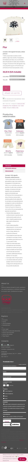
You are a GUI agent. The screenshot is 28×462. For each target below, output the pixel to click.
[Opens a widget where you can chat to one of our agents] (22, 459)
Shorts (6, 396)
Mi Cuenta (5, 320)
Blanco (14, 107)
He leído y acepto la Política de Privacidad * (14, 416)
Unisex (4, 107)
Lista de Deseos (6, 323)
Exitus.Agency (16, 454)
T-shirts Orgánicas (8, 391)
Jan (19, 105)
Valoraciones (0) (9, 171)
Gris (17, 107)
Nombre (5, 371)
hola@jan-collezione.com (7, 349)
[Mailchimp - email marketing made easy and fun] (11, 425)
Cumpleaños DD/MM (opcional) (7, 383)
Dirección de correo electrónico (10, 366)
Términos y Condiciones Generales (11, 330)
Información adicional (10, 168)
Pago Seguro (5, 336)
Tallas (5, 79)
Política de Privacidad (8, 332)
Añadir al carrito (12, 93)
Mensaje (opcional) (7, 377)
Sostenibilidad (6, 325)
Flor (10, 105)
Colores (6, 76)
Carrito (4, 321)
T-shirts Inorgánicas (9, 393)
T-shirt (22, 105)
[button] (22, 18)
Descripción (8, 165)
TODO (6, 398)
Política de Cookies (7, 334)
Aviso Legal (5, 329)
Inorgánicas (15, 105)
